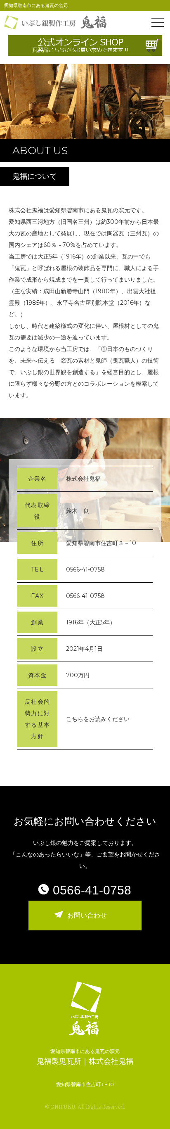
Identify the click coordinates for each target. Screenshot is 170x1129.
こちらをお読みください (98, 719)
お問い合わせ (87, 915)
